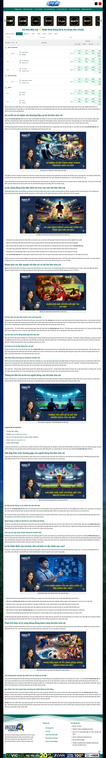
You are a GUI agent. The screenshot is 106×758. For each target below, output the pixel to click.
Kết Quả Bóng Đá (49, 9)
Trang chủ (17, 9)
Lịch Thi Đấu (38, 9)
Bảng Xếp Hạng (28, 9)
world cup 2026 (87, 9)
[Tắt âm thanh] (100, 37)
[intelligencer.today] (53, 3)
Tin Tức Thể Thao (74, 9)
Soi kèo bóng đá (62, 9)
